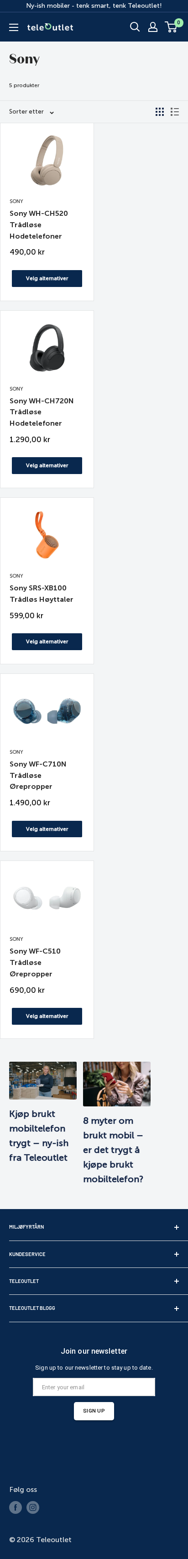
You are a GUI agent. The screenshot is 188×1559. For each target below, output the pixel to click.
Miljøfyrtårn (26, 1227)
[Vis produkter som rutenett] (160, 112)
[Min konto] (152, 27)
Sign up (94, 1411)
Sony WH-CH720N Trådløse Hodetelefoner (42, 412)
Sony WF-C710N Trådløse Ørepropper (38, 775)
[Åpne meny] (13, 27)
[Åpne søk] (135, 27)
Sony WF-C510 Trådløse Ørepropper (35, 962)
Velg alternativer (47, 278)
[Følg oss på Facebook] (15, 1507)
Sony (16, 201)
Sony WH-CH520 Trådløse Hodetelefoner (39, 224)
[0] (171, 26)
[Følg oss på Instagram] (32, 1507)
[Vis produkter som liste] (175, 112)
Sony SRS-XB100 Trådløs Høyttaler (41, 594)
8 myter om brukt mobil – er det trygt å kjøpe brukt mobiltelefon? (113, 1149)
